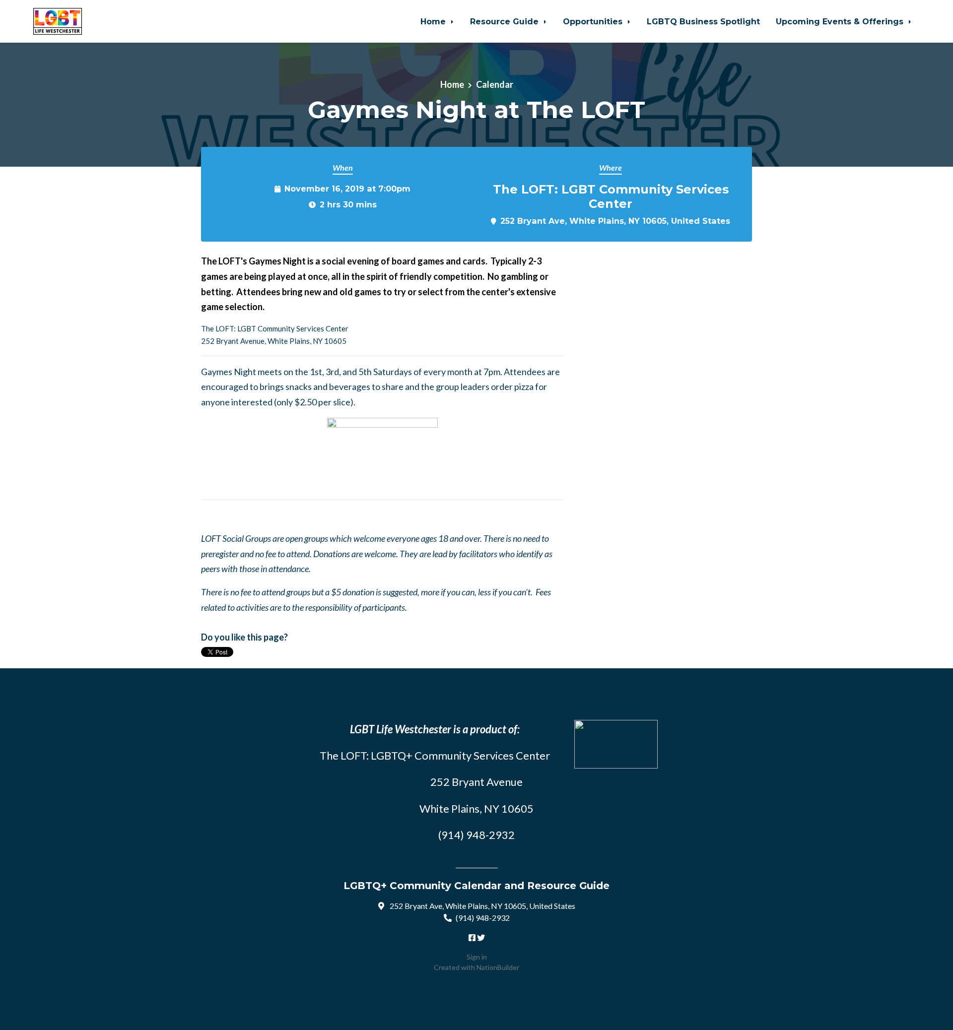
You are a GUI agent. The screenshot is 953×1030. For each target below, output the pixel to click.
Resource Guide (505, 21)
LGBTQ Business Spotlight (703, 21)
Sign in (477, 957)
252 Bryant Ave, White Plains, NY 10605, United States (615, 221)
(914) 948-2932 (483, 917)
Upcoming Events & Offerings (841, 21)
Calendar (494, 84)
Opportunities (594, 21)
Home (434, 21)
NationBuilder (497, 967)
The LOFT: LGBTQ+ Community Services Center (435, 755)
